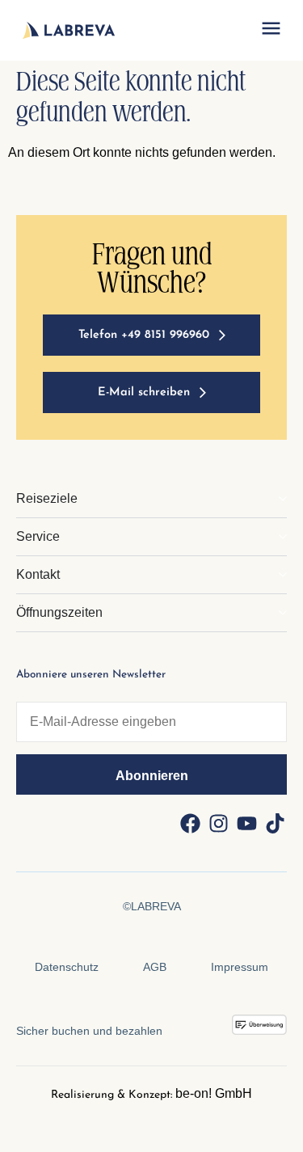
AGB (154, 966)
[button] (270, 31)
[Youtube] (246, 823)
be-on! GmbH (213, 1093)
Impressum (239, 966)
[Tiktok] (275, 823)
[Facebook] (190, 823)
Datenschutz (67, 966)
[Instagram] (218, 823)
